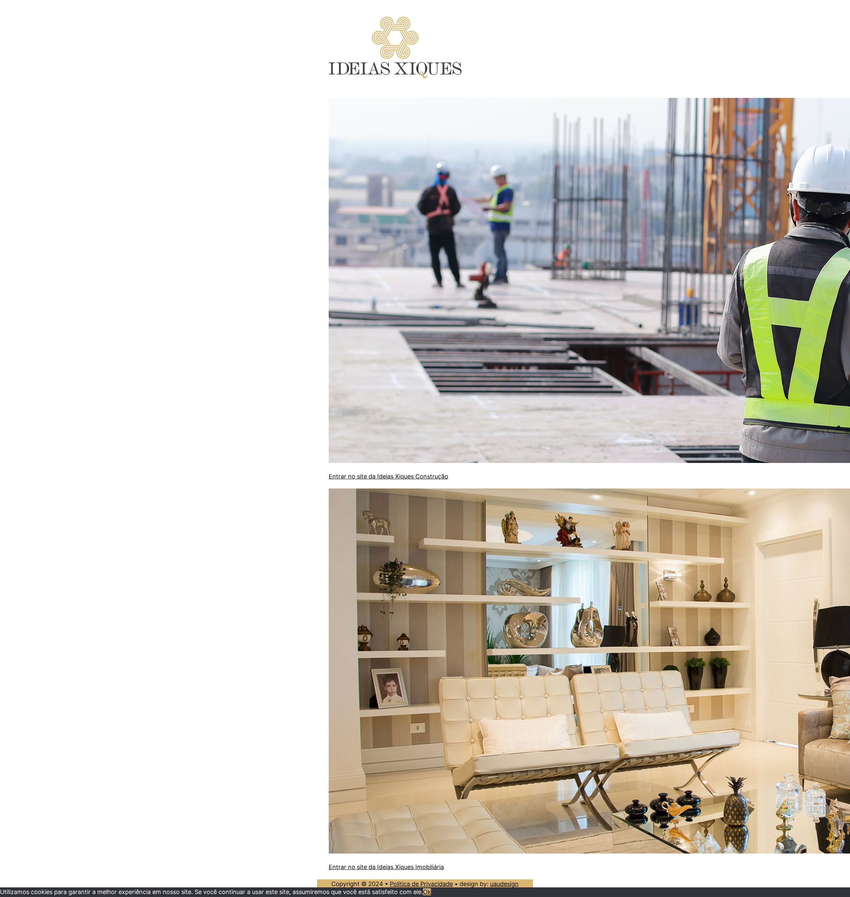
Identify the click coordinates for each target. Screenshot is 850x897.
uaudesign (504, 883)
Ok (427, 891)
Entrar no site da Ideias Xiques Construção (388, 476)
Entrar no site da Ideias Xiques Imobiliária (386, 866)
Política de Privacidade (421, 883)
